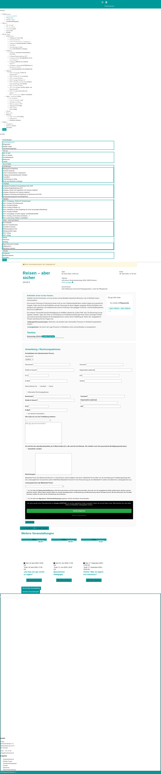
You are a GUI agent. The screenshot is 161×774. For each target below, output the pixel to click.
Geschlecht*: (29, 356)
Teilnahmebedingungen (10, 763)
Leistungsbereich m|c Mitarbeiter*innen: (39, 483)
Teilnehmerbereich (8, 759)
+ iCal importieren (27, 528)
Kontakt (5, 765)
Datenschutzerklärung (45, 490)
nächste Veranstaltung (30, 591)
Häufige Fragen (7, 761)
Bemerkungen (30, 474)
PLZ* (27, 375)
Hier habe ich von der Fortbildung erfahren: (40, 417)
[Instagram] (102, 2)
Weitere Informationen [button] (79, 515)
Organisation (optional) (87, 370)
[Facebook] (106, 2)
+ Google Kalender (41, 528)
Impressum (6, 767)
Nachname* (29, 364)
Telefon (82, 381)
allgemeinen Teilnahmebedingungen (50, 498)
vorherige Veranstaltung (32, 588)
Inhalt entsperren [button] (79, 511)
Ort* (81, 375)
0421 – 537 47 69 (6, 751)
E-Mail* (27, 381)
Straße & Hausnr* (31, 370)
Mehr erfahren (35, 580)
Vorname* (83, 364)
